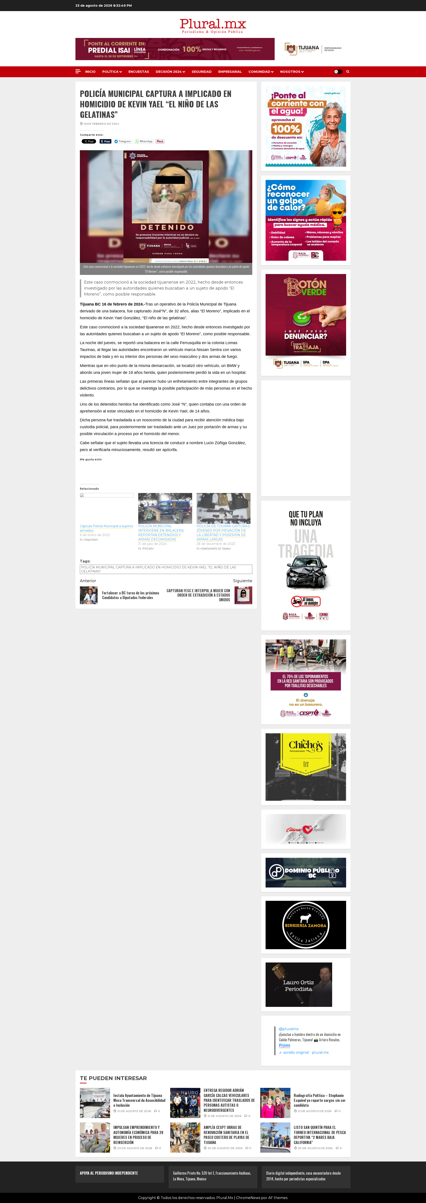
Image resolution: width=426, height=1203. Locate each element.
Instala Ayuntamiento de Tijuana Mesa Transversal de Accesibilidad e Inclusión (139, 1100)
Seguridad (202, 72)
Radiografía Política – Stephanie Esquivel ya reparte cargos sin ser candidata (320, 1100)
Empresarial (230, 72)
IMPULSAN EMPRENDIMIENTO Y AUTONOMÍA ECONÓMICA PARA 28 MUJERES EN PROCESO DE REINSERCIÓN (138, 1135)
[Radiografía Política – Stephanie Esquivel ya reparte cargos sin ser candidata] (275, 1103)
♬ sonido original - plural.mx (304, 1052)
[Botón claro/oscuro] (338, 71)
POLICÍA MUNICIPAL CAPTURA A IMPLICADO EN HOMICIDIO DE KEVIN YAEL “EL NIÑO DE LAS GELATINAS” (158, 569)
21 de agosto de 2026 (134, 1111)
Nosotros (290, 72)
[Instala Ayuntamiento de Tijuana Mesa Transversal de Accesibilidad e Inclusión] (95, 1103)
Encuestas (138, 72)
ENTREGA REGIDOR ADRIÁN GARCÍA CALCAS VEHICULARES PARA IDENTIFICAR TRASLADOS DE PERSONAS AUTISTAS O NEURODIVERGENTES (229, 1100)
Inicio (90, 72)
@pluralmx (289, 1029)
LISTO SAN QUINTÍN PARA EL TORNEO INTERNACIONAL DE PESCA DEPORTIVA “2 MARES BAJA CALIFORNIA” (320, 1135)
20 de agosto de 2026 (134, 1148)
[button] (348, 71)
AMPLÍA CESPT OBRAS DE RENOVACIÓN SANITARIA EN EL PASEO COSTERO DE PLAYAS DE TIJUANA (226, 1135)
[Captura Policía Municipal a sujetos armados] (107, 508)
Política (110, 72)
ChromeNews (248, 1198)
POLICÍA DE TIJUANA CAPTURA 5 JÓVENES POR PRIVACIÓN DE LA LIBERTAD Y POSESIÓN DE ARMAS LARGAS (223, 532)
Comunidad (259, 72)
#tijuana (284, 1045)
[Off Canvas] (78, 71)
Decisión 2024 (169, 72)
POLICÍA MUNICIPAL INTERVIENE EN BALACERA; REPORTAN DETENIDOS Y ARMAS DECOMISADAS (161, 532)
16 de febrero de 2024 (101, 123)
